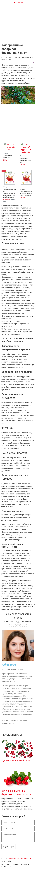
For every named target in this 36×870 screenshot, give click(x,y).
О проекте (5, 864)
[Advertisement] (18, 24)
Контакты (25, 864)
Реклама (15, 864)
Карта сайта (6, 867)
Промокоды (19, 3)
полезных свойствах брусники (19, 859)
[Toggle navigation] (30, 3)
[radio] (10, 625)
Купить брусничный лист (15, 760)
